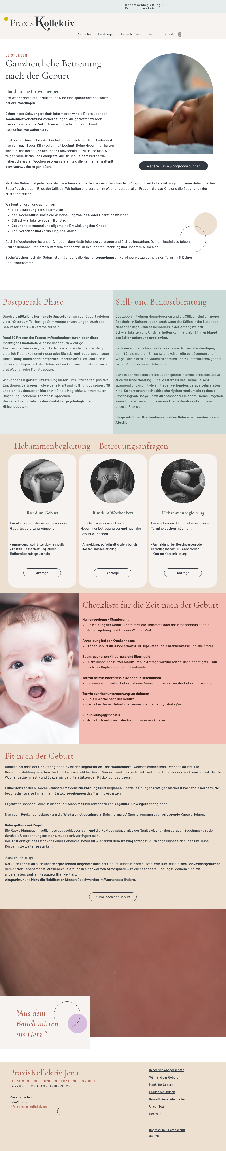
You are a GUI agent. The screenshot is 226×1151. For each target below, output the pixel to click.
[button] (106, 34)
